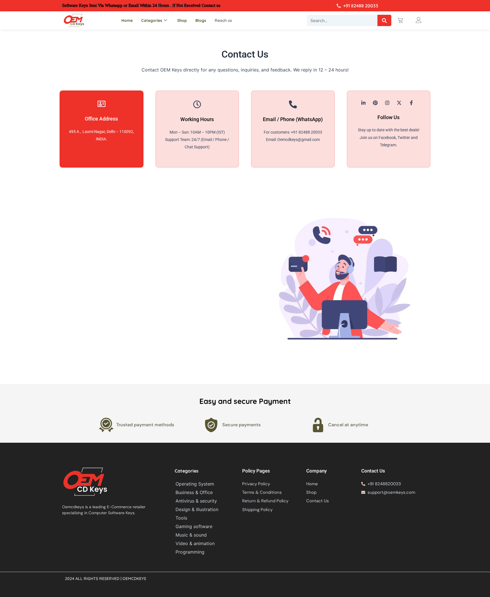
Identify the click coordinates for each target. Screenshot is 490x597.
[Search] (384, 20)
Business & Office (194, 492)
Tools (181, 518)
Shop (182, 20)
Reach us (223, 20)
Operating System (195, 484)
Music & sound (191, 535)
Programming (190, 552)
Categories (151, 20)
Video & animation (195, 543)
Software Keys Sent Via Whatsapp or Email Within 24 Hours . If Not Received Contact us (141, 5)
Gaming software (194, 526)
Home (127, 20)
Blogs (200, 20)
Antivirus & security (196, 501)
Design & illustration (197, 509)
